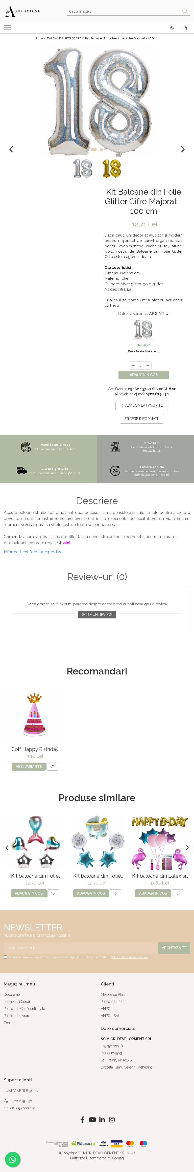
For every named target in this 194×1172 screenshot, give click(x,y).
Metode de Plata (113, 995)
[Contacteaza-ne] (172, 28)
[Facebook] (82, 1120)
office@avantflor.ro (23, 1108)
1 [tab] (94, 149)
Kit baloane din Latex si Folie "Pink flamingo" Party (159, 876)
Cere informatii (144, 419)
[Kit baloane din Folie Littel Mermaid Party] (34, 842)
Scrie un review (97, 615)
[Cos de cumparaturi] (184, 28)
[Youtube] (92, 1120)
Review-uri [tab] (97, 576)
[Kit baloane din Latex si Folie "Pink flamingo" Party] (159, 842)
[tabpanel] (97, 100)
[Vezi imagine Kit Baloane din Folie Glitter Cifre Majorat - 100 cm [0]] (82, 168)
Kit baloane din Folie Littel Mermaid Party (35, 876)
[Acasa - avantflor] (29, 11)
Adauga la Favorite (143, 405)
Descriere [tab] (97, 501)
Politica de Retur (113, 1002)
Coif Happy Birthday (35, 749)
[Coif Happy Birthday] (34, 715)
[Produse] (8, 29)
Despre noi (12, 995)
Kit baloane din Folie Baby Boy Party (97, 876)
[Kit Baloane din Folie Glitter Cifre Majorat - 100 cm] (97, 100)
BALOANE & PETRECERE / (65, 38)
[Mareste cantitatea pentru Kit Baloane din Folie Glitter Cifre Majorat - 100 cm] (148, 365)
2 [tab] (101, 149)
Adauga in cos (144, 375)
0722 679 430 (20, 1101)
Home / (40, 38)
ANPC (105, 1009)
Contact (9, 1023)
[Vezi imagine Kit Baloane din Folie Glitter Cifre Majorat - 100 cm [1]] (111, 168)
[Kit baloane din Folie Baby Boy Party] (97, 842)
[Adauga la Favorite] (52, 767)
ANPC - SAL (110, 1016)
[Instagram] (111, 1120)
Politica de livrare (17, 1016)
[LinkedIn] (102, 1120)
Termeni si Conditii (18, 1002)
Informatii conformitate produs (32, 552)
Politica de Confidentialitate (129, 957)
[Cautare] (185, 11)
